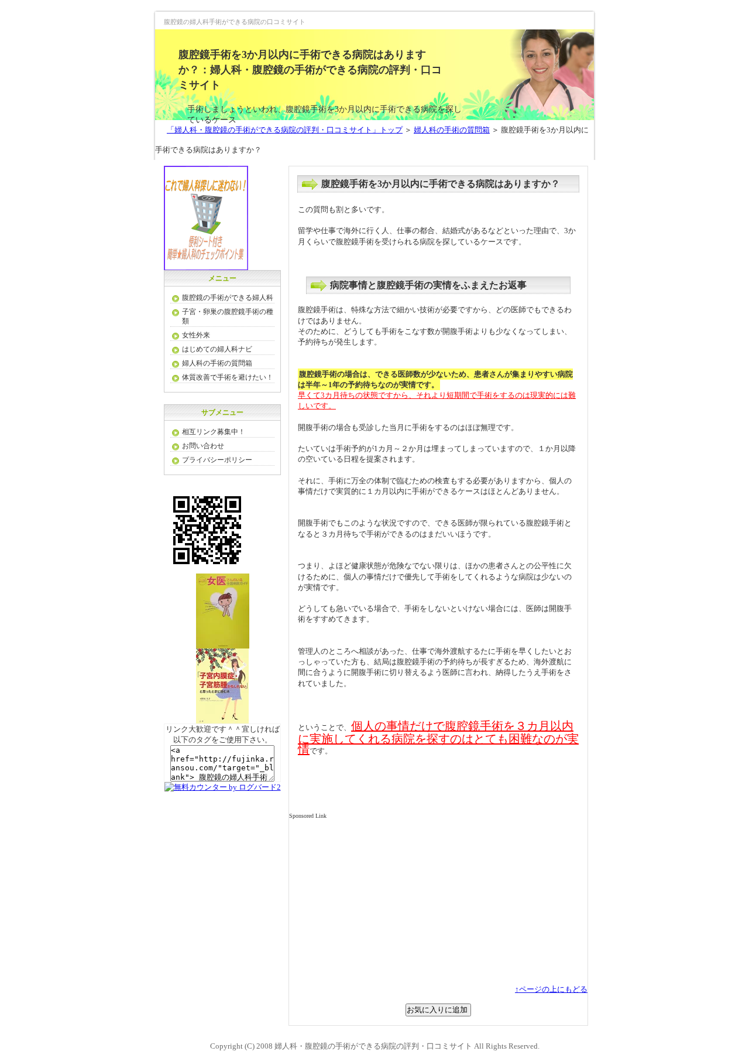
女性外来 (196, 335)
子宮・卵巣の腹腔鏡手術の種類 (227, 316)
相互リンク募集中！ (213, 432)
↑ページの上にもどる (551, 989)
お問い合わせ (203, 446)
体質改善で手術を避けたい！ (227, 377)
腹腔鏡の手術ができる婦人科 (227, 297)
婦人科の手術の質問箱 (452, 129)
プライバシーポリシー (217, 460)
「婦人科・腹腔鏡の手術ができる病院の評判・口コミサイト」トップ (285, 129)
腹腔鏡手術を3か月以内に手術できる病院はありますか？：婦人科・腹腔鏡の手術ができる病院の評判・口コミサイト (310, 70)
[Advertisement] (387, 902)
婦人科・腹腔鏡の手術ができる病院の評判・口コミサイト (373, 1046)
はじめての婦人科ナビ (217, 349)
